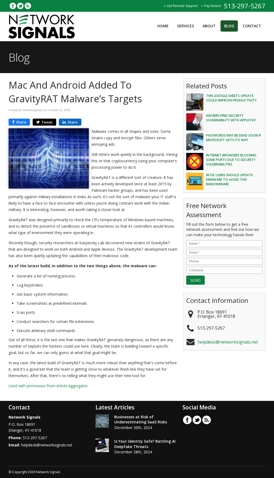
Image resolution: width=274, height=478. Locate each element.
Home (163, 25)
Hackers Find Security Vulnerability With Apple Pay (231, 117)
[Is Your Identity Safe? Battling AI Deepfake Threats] (102, 446)
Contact (252, 25)
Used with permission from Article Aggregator (48, 385)
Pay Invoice (212, 5)
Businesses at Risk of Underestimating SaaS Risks (140, 419)
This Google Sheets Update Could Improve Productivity (231, 98)
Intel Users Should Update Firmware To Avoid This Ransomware (229, 179)
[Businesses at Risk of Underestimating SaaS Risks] (102, 421)
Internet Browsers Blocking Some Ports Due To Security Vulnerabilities (231, 160)
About (209, 25)
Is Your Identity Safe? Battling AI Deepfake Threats (145, 444)
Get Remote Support (182, 5)
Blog (229, 25)
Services (185, 25)
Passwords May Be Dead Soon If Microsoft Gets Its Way (233, 137)
